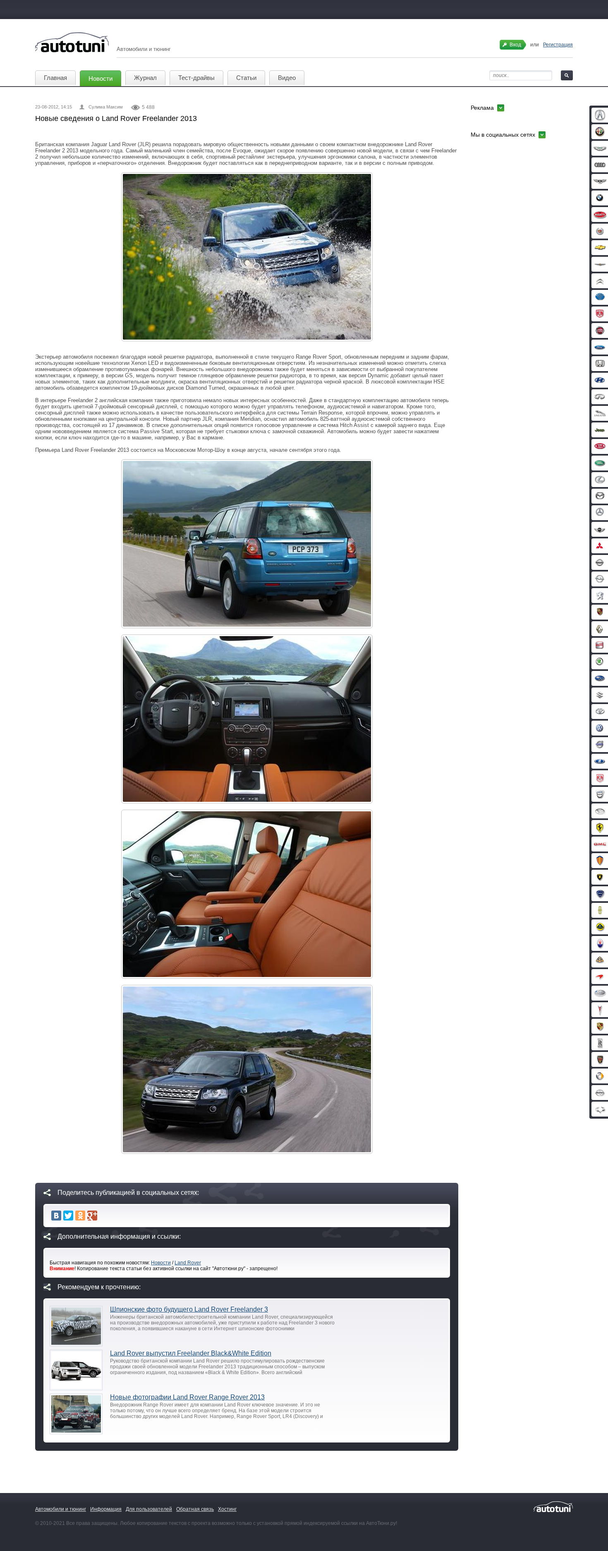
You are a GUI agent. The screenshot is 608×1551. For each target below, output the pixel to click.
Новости (101, 78)
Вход (515, 45)
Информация (106, 1509)
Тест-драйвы (196, 77)
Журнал (145, 77)
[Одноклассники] (80, 1216)
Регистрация (558, 45)
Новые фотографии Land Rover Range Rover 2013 (187, 1397)
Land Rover (188, 1263)
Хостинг (227, 1509)
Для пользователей (149, 1509)
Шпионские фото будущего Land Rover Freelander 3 (189, 1309)
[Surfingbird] (104, 1216)
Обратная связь (195, 1509)
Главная (55, 77)
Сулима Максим (106, 106)
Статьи (246, 77)
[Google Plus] (92, 1216)
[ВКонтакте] (56, 1216)
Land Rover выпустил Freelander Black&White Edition (190, 1353)
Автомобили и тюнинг (60, 1509)
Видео (287, 77)
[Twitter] (68, 1216)
